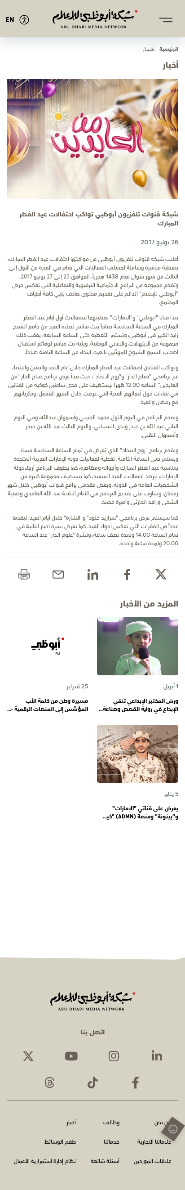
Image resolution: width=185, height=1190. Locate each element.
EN (9, 20)
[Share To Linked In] (93, 574)
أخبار (71, 1123)
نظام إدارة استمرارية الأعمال (45, 1162)
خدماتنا (111, 1142)
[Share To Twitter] (161, 574)
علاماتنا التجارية (154, 1142)
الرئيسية (168, 49)
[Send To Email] (58, 574)
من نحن (162, 1123)
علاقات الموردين (152, 1162)
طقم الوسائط (60, 1142)
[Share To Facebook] (127, 574)
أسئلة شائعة (105, 1162)
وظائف (111, 1123)
